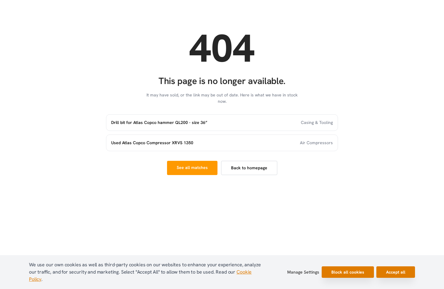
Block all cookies (347, 272)
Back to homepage (249, 167)
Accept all (395, 272)
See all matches (192, 167)
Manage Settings (303, 272)
